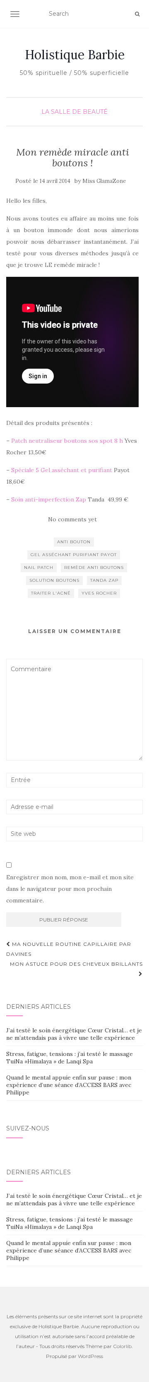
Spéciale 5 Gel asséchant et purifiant (61, 470)
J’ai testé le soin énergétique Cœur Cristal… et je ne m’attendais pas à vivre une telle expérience (74, 1034)
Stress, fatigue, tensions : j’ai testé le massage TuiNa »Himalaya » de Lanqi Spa (69, 1057)
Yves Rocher (99, 593)
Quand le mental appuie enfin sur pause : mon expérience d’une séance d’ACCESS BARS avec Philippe (68, 1085)
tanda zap (104, 580)
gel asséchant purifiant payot (74, 554)
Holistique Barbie (75, 54)
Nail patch (38, 567)
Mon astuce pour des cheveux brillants (76, 964)
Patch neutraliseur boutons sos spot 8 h (67, 440)
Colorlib (122, 1346)
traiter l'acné (51, 593)
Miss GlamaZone (104, 181)
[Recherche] (137, 14)
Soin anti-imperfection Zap (48, 499)
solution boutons (54, 580)
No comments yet (72, 519)
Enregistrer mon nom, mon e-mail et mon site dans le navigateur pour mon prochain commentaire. (70, 888)
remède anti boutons (94, 567)
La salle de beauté (74, 111)
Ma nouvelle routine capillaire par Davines (68, 949)
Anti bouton (74, 542)
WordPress (90, 1356)
